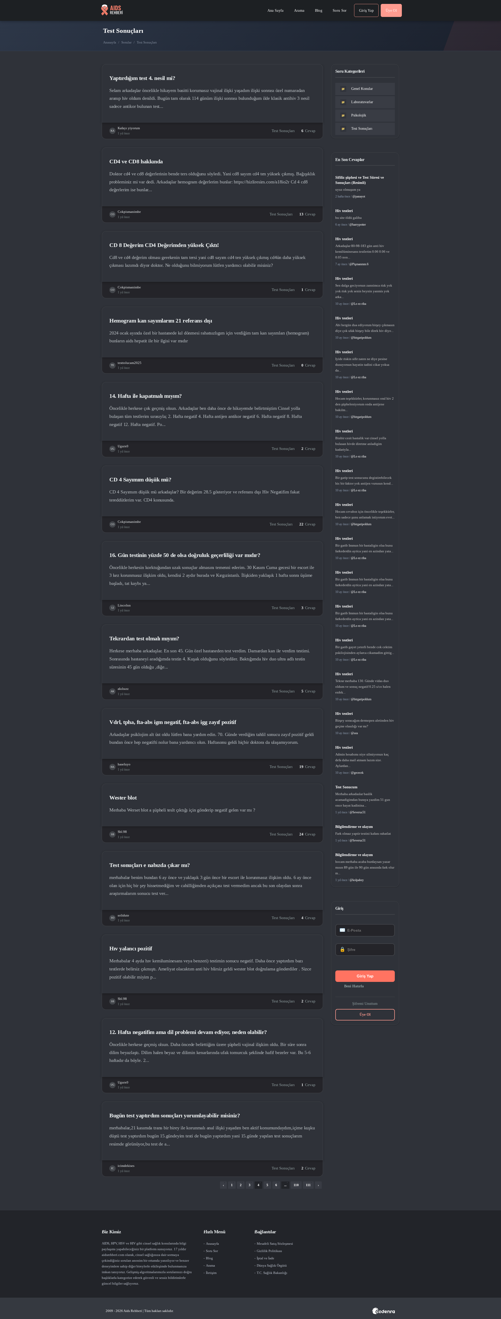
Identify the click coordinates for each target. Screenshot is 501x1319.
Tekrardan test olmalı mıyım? (144, 638)
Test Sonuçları (283, 131)
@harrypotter (357, 224)
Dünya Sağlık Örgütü (272, 1265)
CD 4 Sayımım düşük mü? (140, 479)
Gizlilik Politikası (269, 1251)
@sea (354, 733)
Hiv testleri (344, 211)
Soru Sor (212, 1251)
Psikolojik (353, 115)
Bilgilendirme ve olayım (354, 827)
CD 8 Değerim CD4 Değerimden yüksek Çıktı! (164, 245)
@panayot (359, 196)
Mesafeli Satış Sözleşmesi (275, 1244)
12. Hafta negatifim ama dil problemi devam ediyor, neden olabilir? (188, 1032)
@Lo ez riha (358, 304)
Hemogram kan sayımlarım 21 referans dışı (160, 320)
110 (296, 1185)
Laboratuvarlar (357, 102)
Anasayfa (109, 42)
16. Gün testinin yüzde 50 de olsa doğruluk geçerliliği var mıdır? (184, 555)
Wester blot (122, 797)
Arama (210, 1265)
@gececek (357, 773)
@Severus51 (358, 812)
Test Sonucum (346, 787)
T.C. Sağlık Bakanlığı (272, 1273)
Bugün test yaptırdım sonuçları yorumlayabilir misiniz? (174, 1115)
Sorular (126, 42)
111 (308, 1185)
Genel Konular (357, 89)
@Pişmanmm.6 (358, 264)
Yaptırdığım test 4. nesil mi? (142, 78)
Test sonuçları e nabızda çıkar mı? (149, 865)
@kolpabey (357, 880)
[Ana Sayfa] (111, 10)
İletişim (211, 1273)
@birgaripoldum (361, 337)
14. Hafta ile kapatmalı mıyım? (145, 396)
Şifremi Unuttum (365, 1004)
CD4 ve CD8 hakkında (136, 161)
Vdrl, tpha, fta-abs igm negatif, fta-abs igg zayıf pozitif (172, 722)
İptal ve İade (265, 1258)
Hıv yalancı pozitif (130, 948)
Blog (209, 1258)
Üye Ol (365, 1015)
